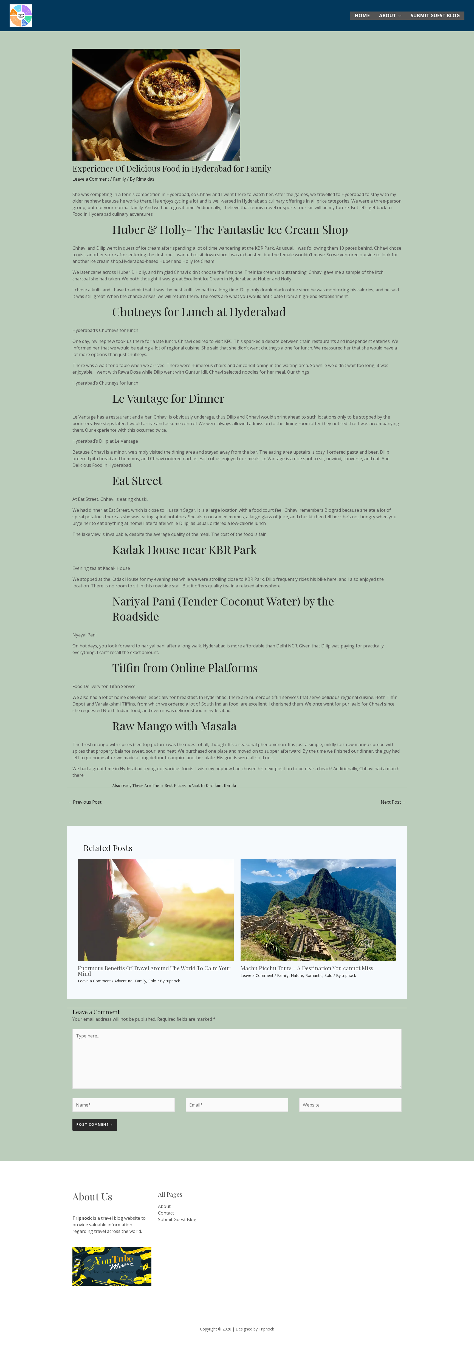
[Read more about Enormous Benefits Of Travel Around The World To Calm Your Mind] (156, 909)
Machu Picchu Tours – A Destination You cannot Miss (307, 968)
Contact (166, 1213)
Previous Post (84, 802)
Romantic (313, 975)
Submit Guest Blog (435, 15)
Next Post (394, 802)
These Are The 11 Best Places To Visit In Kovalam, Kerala (184, 785)
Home (362, 15)
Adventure (123, 980)
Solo (152, 980)
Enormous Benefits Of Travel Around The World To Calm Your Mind (154, 970)
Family (119, 179)
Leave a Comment (90, 179)
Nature (297, 975)
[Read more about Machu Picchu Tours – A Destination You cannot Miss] (318, 909)
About (387, 15)
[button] (398, 16)
